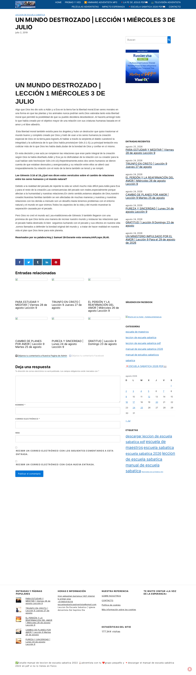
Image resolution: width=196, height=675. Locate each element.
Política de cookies (111, 605)
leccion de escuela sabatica (30, 15)
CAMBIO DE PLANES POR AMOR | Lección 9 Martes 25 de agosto (38, 632)
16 (127, 402)
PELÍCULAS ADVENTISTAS (85, 6)
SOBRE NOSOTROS (111, 596)
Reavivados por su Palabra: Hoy (152, 472)
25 (142, 407)
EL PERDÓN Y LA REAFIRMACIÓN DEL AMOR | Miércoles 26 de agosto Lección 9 (39, 621)
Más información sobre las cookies (119, 609)
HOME (58, 2)
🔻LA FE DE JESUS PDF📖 (134, 2)
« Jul (128, 420)
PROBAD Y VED (73, 2)
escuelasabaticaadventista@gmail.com (77, 604)
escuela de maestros (137, 331)
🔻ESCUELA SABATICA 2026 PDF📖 (146, 6)
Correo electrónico (27, 419)
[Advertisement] (67, 57)
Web (17, 433)
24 (134, 407)
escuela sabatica (159, 447)
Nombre (20, 405)
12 (149, 396)
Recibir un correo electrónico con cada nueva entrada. (55, 464)
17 (134, 402)
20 (157, 402)
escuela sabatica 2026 (143, 453)
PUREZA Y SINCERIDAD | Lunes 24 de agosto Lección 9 (38, 641)
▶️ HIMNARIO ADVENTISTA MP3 (100, 2)
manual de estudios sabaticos (142, 354)
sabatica (130, 360)
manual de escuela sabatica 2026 (144, 349)
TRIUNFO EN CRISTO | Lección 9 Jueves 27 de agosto (37, 610)
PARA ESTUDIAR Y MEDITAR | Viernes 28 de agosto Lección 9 (38, 600)
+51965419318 (65, 601)
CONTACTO (175, 6)
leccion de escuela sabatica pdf (143, 343)
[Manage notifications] (190, 669)
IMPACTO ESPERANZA (113, 6)
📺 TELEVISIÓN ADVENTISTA (166, 2)
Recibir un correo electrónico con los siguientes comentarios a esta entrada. (64, 452)
